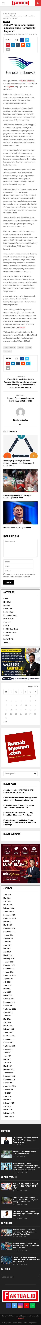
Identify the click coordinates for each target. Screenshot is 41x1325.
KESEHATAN (7, 609)
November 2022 (9, 1002)
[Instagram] (20, 1305)
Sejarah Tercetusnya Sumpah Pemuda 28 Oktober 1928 (20, 399)
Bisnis (5, 599)
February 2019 (8, 1113)
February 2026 (8, 908)
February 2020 (8, 1103)
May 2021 (6, 1059)
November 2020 (9, 1079)
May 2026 (6, 898)
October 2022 (8, 1006)
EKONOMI (6, 21)
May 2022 (6, 1019)
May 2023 (6, 989)
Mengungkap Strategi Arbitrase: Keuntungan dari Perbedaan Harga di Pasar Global (18, 463)
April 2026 (7, 901)
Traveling (6, 642)
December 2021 (9, 1036)
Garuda (28, 347)
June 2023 (7, 985)
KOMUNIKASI (8, 612)
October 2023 (8, 972)
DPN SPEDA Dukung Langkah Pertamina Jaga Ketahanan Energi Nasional (26, 1214)
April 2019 (7, 1106)
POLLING (6, 636)
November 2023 (9, 969)
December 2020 (9, 1076)
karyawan (10, 87)
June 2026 (7, 895)
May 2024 (6, 948)
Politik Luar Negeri (10, 632)
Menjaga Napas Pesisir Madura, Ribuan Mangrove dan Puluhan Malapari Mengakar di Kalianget (19, 822)
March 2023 (7, 995)
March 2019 (7, 1110)
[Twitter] (14, 1305)
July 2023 (7, 982)
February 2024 (8, 958)
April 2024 (7, 952)
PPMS (25, 1323)
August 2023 (8, 979)
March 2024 (7, 955)
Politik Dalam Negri (10, 629)
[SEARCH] (35, 773)
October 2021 (8, 1042)
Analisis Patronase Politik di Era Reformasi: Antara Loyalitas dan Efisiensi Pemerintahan (25, 1232)
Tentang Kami (6, 1323)
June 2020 (7, 1096)
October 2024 (8, 935)
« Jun (5, 722)
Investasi (6, 605)
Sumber (22, 327)
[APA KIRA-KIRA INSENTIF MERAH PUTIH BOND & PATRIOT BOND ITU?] (6, 1186)
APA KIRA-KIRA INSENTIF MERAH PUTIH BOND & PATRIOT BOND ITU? (25, 1186)
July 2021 (7, 1053)
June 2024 (7, 945)
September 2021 (9, 1046)
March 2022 (7, 1026)
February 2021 (8, 1069)
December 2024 (9, 928)
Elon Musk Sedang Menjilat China (17, 527)
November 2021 (9, 1039)
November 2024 (9, 932)
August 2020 (8, 1089)
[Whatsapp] (32, 1305)
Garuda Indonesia (27, 81)
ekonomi (20, 347)
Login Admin (33, 1323)
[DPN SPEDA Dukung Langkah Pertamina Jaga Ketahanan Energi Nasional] (6, 1214)
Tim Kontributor (10, 34)
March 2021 (7, 1066)
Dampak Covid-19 (10, 347)
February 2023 (8, 999)
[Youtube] (26, 1305)
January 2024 (8, 962)
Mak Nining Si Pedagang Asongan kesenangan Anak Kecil (17, 496)
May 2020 (6, 1100)
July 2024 (7, 942)
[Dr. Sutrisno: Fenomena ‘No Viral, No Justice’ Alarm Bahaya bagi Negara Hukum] (6, 1140)
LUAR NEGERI (8, 619)
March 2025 (7, 925)
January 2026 (8, 911)
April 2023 (7, 992)
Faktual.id (21, 1318)
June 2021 (7, 1056)
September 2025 (9, 918)
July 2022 (7, 1016)
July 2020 (7, 1093)
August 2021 (8, 1049)
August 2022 (8, 1012)
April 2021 (7, 1063)
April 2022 (7, 1022)
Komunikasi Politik (10, 615)
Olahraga (6, 622)
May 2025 (6, 922)
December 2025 (9, 915)
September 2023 (9, 975)
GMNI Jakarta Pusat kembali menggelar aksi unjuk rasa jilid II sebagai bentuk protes (25, 1200)
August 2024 (8, 938)
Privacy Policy (17, 1323)
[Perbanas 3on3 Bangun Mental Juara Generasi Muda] (6, 1154)
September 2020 (9, 1086)
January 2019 (8, 1116)
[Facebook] (8, 1305)
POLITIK (6, 626)
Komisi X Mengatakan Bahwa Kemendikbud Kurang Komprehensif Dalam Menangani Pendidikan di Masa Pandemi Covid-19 (20, 383)
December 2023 (9, 965)
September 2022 (9, 1009)
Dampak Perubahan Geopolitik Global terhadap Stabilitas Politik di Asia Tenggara (26, 1259)
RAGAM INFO (8, 639)
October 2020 (8, 1083)
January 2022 (8, 1032)
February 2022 (8, 1029)
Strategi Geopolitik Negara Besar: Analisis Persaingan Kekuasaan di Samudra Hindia (26, 1246)
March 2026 (7, 905)
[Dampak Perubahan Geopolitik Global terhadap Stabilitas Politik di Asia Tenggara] (6, 1260)
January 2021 (8, 1073)
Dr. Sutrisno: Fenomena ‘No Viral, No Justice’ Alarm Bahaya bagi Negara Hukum (25, 1140)
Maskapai (7, 351)
